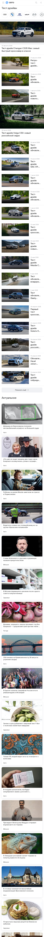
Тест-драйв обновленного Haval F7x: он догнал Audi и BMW (35, 197)
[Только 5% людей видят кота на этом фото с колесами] (22, 749)
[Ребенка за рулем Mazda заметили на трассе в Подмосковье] (22, 485)
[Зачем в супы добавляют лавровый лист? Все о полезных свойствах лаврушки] (22, 716)
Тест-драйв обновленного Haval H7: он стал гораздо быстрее (35, 213)
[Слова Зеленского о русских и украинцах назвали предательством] (22, 551)
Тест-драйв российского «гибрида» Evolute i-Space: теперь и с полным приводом (35, 345)
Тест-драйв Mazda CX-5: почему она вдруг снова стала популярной (35, 263)
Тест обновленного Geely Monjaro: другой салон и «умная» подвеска (35, 296)
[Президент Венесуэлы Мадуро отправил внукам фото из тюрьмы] (22, 815)
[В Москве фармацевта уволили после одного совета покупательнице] (22, 584)
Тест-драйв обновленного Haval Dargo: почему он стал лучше (35, 148)
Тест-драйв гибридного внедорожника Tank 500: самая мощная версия (35, 378)
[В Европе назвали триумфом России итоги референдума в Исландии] (22, 683)
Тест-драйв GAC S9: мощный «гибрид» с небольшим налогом (35, 164)
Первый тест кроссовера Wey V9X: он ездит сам (35, 312)
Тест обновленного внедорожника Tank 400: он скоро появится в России (35, 279)
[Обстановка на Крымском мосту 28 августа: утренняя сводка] (22, 650)
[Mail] (7, 2)
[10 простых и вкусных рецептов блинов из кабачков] (22, 914)
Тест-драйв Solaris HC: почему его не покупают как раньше (35, 328)
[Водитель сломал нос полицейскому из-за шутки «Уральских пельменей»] (22, 518)
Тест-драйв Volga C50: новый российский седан (16, 134)
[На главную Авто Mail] (11, 2)
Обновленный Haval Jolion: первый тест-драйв (35, 361)
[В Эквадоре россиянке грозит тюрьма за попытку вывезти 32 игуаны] (22, 848)
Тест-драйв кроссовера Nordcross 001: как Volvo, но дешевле (35, 230)
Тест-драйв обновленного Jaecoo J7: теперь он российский (35, 181)
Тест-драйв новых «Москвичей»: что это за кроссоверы (35, 246)
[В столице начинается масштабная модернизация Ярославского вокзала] (22, 881)
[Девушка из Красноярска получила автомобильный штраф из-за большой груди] (22, 419)
